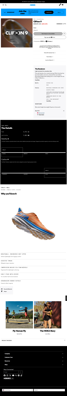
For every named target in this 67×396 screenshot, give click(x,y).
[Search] (5, 5)
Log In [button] (41, 45)
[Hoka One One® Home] (33, 5)
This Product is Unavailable (48, 33)
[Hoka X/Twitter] (10, 375)
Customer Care (9, 357)
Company (7, 353)
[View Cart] (62, 5)
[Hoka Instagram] (7, 375)
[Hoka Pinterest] (18, 375)
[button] (19, 331)
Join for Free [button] (48, 47)
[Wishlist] (64, 33)
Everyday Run (49, 82)
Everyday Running (40, 19)
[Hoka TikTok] (21, 375)
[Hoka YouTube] (13, 375)
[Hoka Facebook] (4, 375)
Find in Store (49, 56)
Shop (6, 364)
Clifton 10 (35, 30)
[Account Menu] (59, 5)
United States (7, 390)
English (36, 390)
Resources (7, 361)
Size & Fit (37, 110)
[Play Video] (16, 33)
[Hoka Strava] (16, 375)
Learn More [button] (47, 333)
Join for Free (39, 1)
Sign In (43, 1)
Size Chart (41, 114)
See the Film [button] (19, 333)
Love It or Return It (49, 60)
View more (37, 79)
